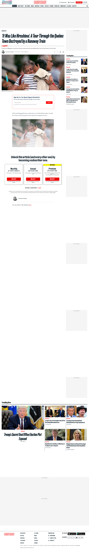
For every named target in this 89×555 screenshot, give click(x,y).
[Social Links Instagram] (74, 538)
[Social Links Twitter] (71, 538)
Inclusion (58, 545)
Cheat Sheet (21, 6)
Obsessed (37, 6)
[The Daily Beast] (40, 2)
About (21, 545)
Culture (36, 540)
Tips (28, 545)
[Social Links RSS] (79, 538)
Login (39, 187)
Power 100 (56, 6)
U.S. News (69, 6)
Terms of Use (28, 104)
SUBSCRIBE (79, 2)
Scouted (74, 6)
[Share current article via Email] (60, 52)
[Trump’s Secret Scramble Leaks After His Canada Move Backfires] (84, 72)
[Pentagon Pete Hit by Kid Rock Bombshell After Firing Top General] (84, 92)
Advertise (35, 545)
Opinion (51, 6)
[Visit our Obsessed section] (11, 2)
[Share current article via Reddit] (63, 52)
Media (32, 6)
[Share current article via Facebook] (54, 52)
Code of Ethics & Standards (50, 545)
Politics (47, 6)
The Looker (27, 6)
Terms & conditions (65, 545)
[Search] (87, 6)
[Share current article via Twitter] (57, 52)
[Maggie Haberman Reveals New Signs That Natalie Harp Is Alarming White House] (84, 102)
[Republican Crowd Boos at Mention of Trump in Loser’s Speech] (84, 82)
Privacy (41, 545)
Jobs (31, 545)
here (30, 205)
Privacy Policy (34, 104)
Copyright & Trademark (75, 545)
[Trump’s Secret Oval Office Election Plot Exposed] (84, 64)
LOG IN (85, 2)
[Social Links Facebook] (68, 538)
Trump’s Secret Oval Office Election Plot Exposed (23, 436)
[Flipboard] (82, 538)
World (35, 538)
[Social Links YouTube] (77, 538)
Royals (42, 6)
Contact (25, 545)
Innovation (63, 6)
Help (38, 545)
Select (13, 179)
